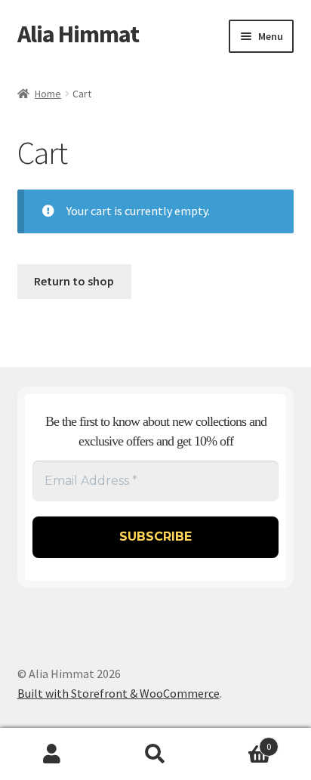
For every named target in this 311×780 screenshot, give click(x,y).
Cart (240, 741)
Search (155, 754)
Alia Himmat (78, 34)
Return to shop (74, 280)
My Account (51, 754)
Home (48, 93)
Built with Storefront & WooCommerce (118, 693)
